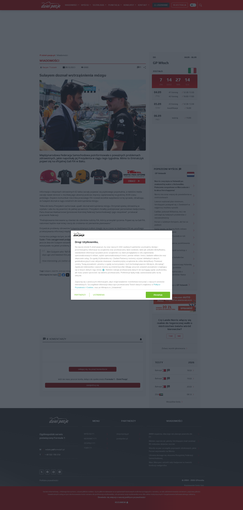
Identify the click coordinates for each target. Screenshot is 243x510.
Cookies (90, 287)
